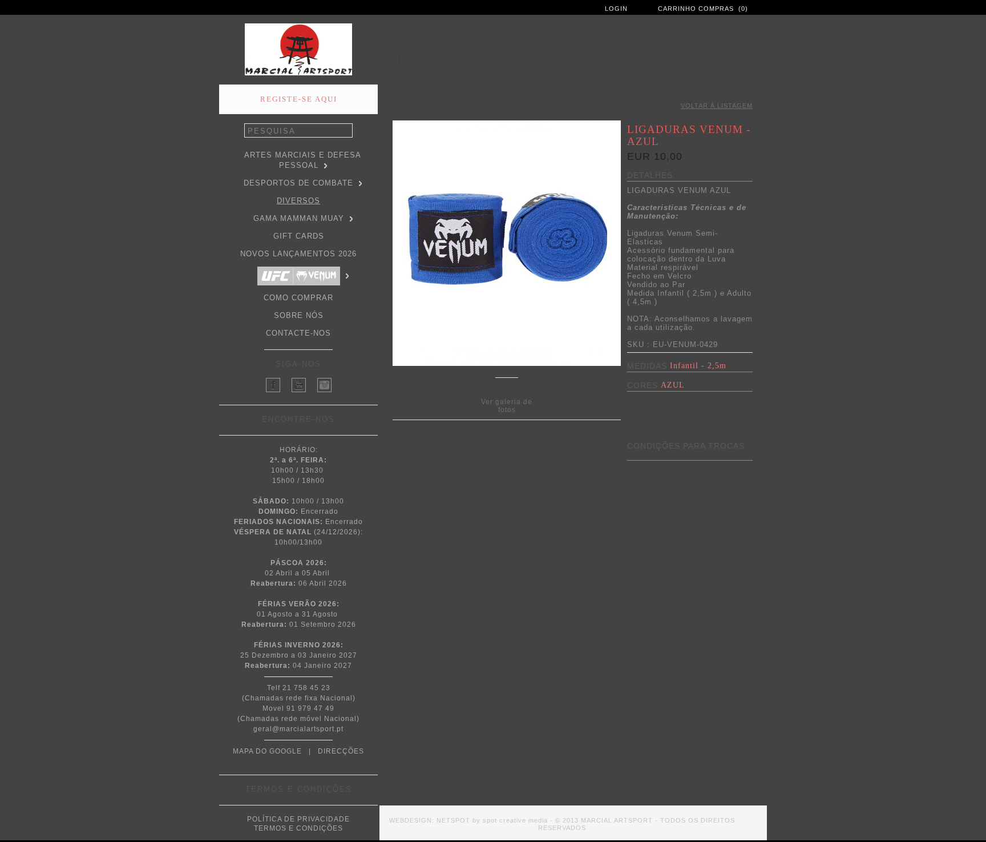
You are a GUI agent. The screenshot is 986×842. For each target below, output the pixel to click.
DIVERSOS (298, 200)
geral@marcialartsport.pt (298, 729)
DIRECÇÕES (341, 751)
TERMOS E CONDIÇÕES (298, 828)
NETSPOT (453, 820)
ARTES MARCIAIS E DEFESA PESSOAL (302, 160)
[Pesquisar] (346, 131)
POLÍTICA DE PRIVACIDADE (298, 819)
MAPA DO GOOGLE (267, 751)
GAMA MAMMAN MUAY (298, 218)
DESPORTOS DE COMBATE (298, 183)
